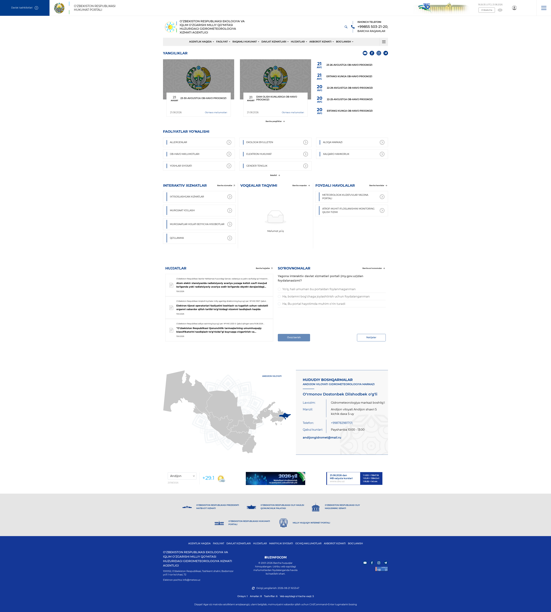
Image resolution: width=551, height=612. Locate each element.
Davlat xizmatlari (273, 41)
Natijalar (371, 337)
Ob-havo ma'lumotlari (216, 112)
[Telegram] (385, 53)
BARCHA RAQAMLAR (371, 31)
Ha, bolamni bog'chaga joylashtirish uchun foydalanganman (326, 296)
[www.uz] (381, 569)
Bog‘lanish (343, 41)
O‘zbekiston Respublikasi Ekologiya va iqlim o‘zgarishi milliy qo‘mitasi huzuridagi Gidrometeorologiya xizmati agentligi (197, 558)
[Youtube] (365, 53)
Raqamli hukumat (244, 41)
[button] (544, 8)
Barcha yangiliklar (274, 121)
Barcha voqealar (299, 185)
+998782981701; (342, 423)
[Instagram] (379, 53)
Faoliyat (222, 41)
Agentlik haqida (200, 41)
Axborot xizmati (320, 41)
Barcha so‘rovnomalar (372, 268)
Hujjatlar (298, 41)
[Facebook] (372, 53)
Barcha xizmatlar (224, 185)
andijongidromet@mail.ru (322, 437)
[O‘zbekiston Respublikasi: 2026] (275, 478)
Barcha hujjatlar (263, 268)
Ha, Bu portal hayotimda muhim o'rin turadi (313, 303)
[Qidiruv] (346, 27)
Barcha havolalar (376, 185)
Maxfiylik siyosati (281, 543)
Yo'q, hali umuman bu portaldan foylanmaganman (319, 289)
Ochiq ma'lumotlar (308, 543)
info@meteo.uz (191, 580)
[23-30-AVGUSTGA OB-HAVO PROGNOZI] (198, 79)
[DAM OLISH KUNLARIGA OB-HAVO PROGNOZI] (275, 79)
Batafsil (273, 175)
